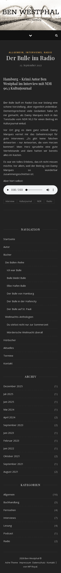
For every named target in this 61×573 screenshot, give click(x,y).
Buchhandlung (11, 502)
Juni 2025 (8, 401)
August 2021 (10, 471)
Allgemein (16, 52)
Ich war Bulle (14, 270)
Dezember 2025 (13, 386)
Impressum (25, 562)
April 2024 (9, 417)
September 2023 (13, 425)
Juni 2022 (8, 448)
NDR (39, 201)
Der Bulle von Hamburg (20, 293)
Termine (8, 355)
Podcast (8, 533)
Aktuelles (8, 348)
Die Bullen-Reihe (14, 262)
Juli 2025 (8, 394)
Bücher (7, 254)
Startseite (9, 239)
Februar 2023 (11, 440)
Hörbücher (9, 340)
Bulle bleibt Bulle (16, 278)
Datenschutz (38, 562)
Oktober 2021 (11, 456)
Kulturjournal (25, 201)
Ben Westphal (30, 12)
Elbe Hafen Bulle (16, 285)
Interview (10, 201)
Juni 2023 (8, 432)
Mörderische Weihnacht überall (25, 332)
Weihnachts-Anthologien (19, 316)
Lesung (7, 525)
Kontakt (8, 363)
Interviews (34, 52)
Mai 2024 (8, 409)
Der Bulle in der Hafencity (22, 301)
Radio (48, 52)
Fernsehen (9, 510)
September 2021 (13, 464)
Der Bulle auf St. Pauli (19, 309)
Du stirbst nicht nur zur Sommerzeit (27, 324)
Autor (6, 246)
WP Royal (32, 566)
